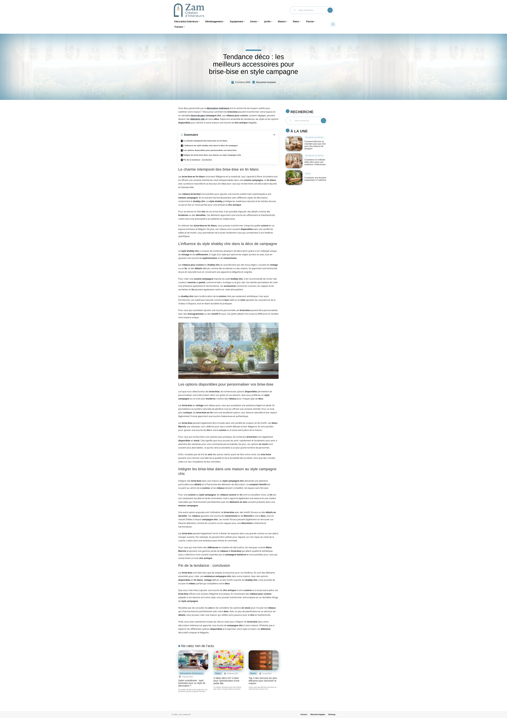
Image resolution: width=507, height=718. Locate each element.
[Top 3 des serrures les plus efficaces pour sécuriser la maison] (264, 660)
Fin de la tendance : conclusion (197, 160)
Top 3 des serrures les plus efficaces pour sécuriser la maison (263, 681)
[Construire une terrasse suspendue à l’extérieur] (294, 177)
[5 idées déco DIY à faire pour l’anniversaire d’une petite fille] (228, 660)
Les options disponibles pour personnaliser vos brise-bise (209, 150)
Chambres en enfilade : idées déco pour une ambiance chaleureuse (315, 162)
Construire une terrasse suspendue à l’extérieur (315, 179)
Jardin (307, 174)
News (218, 673)
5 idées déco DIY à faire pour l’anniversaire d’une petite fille (226, 681)
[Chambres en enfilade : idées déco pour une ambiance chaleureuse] (294, 161)
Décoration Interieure (266, 82)
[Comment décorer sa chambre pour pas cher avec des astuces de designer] (294, 143)
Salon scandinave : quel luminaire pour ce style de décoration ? (191, 683)
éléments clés (197, 119)
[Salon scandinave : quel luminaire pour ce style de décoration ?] (193, 660)
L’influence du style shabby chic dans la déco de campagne (210, 145)
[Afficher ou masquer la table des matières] (237, 134)
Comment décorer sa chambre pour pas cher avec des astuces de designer (315, 145)
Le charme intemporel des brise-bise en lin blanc (205, 141)
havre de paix (198, 115)
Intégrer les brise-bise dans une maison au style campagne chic (212, 155)
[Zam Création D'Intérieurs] (189, 10)
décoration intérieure (218, 108)
